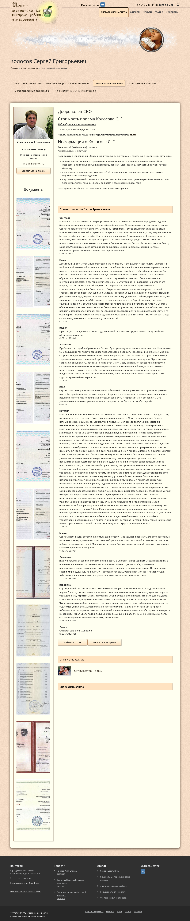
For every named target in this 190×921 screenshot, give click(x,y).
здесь (133, 134)
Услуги (148, 12)
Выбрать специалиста (114, 12)
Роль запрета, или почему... (113, 891)
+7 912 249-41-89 (147, 5)
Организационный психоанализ (32, 90)
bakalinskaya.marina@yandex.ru (24, 883)
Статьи (159, 12)
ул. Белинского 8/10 (33, 163)
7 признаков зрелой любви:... (113, 886)
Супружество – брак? (88, 671)
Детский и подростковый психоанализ (67, 83)
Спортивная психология (142, 83)
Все (17, 83)
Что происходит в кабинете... (113, 897)
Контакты (172, 12)
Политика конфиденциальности (25, 891)
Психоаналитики (32, 83)
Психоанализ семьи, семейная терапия (75, 90)
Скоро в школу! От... (109, 870)
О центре (135, 12)
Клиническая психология (109, 83)
